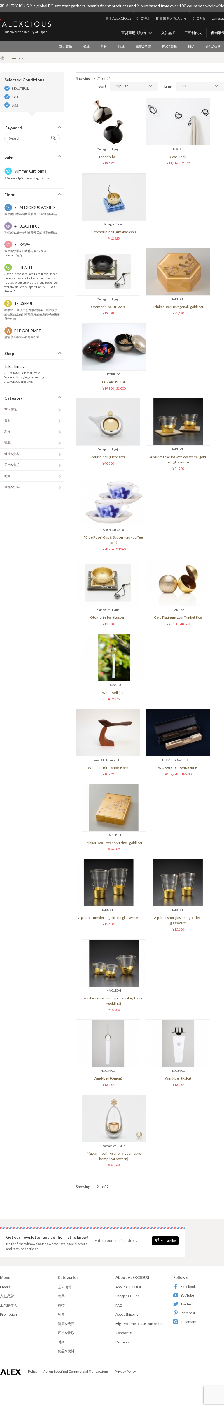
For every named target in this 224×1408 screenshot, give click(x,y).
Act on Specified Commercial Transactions (76, 1371)
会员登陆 (199, 18)
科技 (104, 46)
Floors (5, 1287)
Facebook (188, 1286)
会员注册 (143, 18)
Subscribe (168, 1240)
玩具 (121, 46)
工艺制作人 (193, 33)
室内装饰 (65, 46)
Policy (32, 1371)
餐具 (86, 46)
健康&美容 (143, 46)
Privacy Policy (125, 1371)
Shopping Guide (128, 1296)
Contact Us (124, 1332)
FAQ (119, 1305)
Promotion (8, 1314)
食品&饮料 (12, 487)
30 (183, 86)
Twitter (186, 1304)
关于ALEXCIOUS (118, 18)
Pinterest (188, 1313)
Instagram (188, 1321)
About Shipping (127, 1314)
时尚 (191, 46)
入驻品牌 (168, 33)
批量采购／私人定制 (171, 18)
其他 (15, 105)
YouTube (187, 1295)
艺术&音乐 (169, 46)
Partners (122, 1342)
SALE (15, 97)
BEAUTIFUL (20, 88)
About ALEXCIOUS (130, 1287)
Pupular (121, 86)
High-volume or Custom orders (140, 1323)
